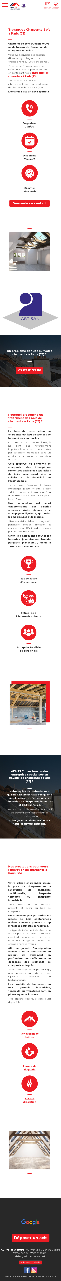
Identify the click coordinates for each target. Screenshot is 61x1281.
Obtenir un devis (30, 1262)
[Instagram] (34, 1270)
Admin (41, 1276)
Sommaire (51, 1276)
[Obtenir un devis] (47, 6)
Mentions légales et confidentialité (21, 1276)
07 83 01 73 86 (29, 370)
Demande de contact (29, 203)
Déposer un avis (30, 1237)
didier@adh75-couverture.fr (30, 1256)
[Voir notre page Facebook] (27, 1270)
